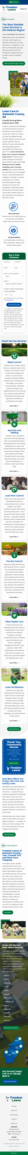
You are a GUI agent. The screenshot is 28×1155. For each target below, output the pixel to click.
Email (15, 268)
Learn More (7, 912)
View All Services (14, 729)
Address (6, 281)
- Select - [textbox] (7, 276)
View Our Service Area (11, 1028)
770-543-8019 (15, 1134)
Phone (5, 268)
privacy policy (10, 300)
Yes (11, 294)
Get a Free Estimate (10, 1081)
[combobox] (14, 276)
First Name (7, 262)
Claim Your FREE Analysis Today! (13, 63)
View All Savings (9, 834)
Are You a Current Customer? (11, 273)
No (6, 294)
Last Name (17, 262)
